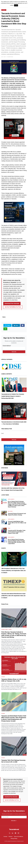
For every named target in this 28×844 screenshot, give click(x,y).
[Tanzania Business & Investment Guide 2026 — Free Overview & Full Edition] (14, 411)
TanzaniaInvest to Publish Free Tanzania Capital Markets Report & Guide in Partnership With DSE (12, 396)
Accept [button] (16, 5)
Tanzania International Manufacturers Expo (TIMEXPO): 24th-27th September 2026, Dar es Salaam (13, 595)
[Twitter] (9, 833)
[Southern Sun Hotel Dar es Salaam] (14, 455)
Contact (5, 836)
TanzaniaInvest (14, 829)
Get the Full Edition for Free (13, 307)
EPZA (3, 111)
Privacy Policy (14, 838)
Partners (11, 836)
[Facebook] (15, 833)
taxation (21, 244)
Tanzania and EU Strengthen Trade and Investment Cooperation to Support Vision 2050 (16, 532)
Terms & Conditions (18, 836)
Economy (3, 629)
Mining (6, 629)
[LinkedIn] (12, 833)
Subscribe (13, 820)
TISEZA (4, 83)
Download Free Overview (12, 303)
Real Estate (10, 511)
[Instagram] (18, 833)
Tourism (9, 629)
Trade (9, 528)
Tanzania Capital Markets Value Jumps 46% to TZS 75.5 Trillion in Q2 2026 (17, 523)
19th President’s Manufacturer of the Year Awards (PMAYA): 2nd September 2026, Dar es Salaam (13, 570)
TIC (22, 108)
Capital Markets (11, 499)
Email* (2, 433)
